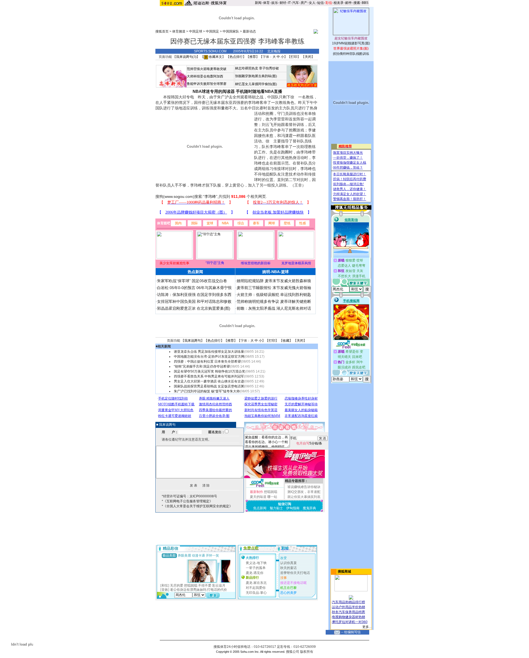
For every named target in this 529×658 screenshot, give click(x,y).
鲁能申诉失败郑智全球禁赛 (206, 84)
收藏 (286, 341)
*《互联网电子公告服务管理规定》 (187, 501)
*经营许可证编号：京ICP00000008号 (189, 496)
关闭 (308, 57)
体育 (266, 3)
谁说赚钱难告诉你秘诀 (303, 487)
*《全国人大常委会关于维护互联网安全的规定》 (197, 506)
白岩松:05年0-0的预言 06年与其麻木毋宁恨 (194, 287)
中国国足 (212, 31)
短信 (320, 3)
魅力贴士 (276, 508)
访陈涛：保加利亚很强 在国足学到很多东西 (194, 294)
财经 (283, 3)
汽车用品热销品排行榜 (348, 602)
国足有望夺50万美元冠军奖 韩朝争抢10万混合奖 (209, 371)
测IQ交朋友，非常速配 (303, 492)
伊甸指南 (292, 508)
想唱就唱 (270, 492)
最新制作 (256, 492)
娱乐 (274, 3)
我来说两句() (186, 57)
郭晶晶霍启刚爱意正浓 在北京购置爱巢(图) (193, 308)
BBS (365, 3)
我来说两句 (192, 341)
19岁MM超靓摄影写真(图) (351, 43)
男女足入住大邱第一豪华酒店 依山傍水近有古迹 (209, 381)
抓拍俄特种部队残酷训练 (351, 54)
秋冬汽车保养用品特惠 (348, 612)
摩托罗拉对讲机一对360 (350, 622)
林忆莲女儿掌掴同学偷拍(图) (256, 84)
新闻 (258, 3)
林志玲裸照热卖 (246, 68)
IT (289, 3)
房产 (304, 3)
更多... (366, 627)
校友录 (339, 3)
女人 (312, 3)
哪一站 (272, 497)
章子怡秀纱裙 (269, 68)
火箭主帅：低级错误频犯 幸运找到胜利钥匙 (274, 294)
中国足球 (195, 31)
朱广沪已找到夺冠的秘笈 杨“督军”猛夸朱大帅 (207, 391)
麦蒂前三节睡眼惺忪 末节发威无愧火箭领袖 (274, 287)
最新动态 (249, 31)
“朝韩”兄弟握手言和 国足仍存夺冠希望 (202, 366)
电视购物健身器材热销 (348, 617)
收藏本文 (215, 57)
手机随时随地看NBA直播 (259, 91)
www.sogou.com (178, 196)
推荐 (252, 57)
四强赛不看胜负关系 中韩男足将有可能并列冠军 (209, 376)
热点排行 (236, 57)
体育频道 (178, 31)
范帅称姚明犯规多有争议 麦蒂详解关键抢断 (274, 301)
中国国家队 (231, 31)
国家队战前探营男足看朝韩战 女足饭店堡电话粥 (209, 386)
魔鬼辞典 (309, 508)
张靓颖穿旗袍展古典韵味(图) (256, 76)
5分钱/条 (309, 443)
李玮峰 (210, 196)
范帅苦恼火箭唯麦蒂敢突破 (206, 69)
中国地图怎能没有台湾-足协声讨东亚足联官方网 (209, 356)
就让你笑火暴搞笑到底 (303, 497)
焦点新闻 (259, 508)
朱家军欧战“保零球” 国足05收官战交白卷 (192, 281)
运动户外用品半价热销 (348, 607)
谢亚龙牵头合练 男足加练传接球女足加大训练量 (209, 352)
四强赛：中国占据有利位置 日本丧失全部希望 (207, 361)
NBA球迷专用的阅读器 (214, 91)
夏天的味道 (258, 497)
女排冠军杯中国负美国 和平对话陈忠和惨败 (194, 301)
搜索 (356, 3)
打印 (294, 57)
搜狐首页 (162, 31)
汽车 (295, 3)
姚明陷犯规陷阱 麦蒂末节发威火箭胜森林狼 (274, 281)
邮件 (348, 3)
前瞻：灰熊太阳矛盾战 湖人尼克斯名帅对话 (274, 308)
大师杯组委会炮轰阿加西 (205, 76)
